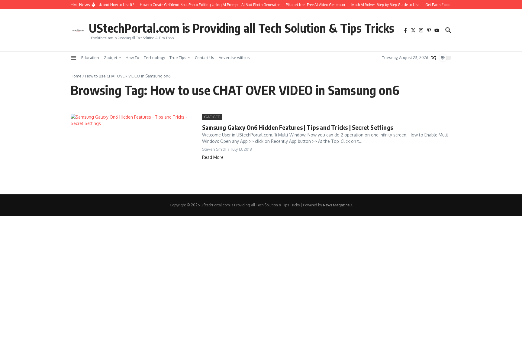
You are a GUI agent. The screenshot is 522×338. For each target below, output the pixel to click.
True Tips (177, 57)
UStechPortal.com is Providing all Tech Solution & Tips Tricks (241, 27)
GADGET (212, 116)
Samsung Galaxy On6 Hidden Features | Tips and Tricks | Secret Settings (297, 127)
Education (90, 57)
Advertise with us (234, 57)
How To (132, 57)
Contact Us (204, 57)
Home (76, 76)
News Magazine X (338, 205)
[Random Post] (433, 57)
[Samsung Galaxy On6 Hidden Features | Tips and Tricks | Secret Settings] (134, 149)
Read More (213, 157)
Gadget (110, 57)
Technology (154, 57)
